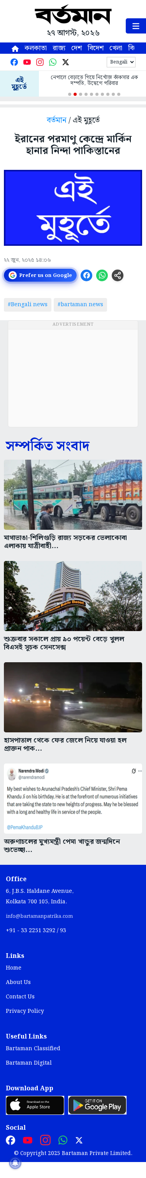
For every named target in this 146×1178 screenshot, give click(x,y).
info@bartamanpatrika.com (39, 916)
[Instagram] (40, 62)
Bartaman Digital (29, 1063)
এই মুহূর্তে (19, 83)
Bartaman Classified (33, 1048)
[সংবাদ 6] (97, 94)
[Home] (15, 48)
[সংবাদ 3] (80, 94)
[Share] (117, 275)
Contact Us (20, 997)
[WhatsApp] (52, 62)
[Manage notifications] (15, 1163)
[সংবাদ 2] (75, 94)
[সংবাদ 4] (86, 94)
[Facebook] (14, 62)
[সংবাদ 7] (102, 94)
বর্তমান (57, 120)
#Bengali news (27, 304)
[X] (65, 62)
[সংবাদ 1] (69, 94)
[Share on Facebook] (86, 275)
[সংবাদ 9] (113, 94)
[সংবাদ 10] (118, 94)
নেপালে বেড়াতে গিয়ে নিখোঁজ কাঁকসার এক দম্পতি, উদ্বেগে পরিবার (94, 80)
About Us (18, 982)
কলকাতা (36, 48)
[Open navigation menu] (136, 26)
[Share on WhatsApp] (102, 275)
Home (13, 968)
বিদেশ (96, 48)
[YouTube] (27, 62)
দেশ (76, 48)
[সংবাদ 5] (91, 94)
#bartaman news (80, 304)
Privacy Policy (25, 1011)
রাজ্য (59, 48)
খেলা (115, 48)
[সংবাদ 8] (107, 94)
